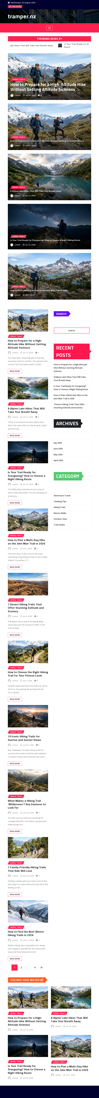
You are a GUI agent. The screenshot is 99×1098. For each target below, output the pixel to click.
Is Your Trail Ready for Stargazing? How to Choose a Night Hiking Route (45, 240)
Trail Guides (59, 524)
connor (26, 95)
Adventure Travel (62, 495)
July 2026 (58, 442)
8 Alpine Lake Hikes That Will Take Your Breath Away (35, 191)
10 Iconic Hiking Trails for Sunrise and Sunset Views (24, 738)
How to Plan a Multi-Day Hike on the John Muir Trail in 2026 (58, 87)
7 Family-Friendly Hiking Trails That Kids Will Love (27, 869)
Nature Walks (60, 513)
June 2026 (58, 448)
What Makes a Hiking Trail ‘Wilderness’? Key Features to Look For (27, 804)
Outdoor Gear (60, 519)
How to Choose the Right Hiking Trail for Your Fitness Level (28, 674)
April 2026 (58, 460)
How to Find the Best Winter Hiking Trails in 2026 (26, 933)
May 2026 (58, 454)
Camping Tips (60, 501)
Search (61, 314)
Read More (15, 371)
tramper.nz (22, 16)
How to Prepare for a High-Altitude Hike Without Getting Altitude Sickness (47, 141)
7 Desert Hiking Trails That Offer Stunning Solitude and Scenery (26, 608)
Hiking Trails (59, 507)
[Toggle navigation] (49, 28)
